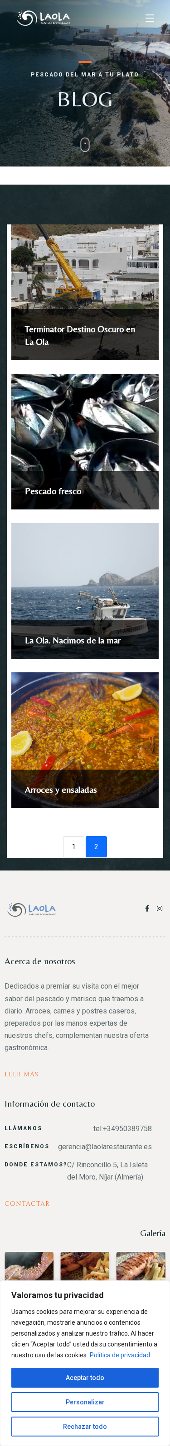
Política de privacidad (120, 1355)
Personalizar (85, 1402)
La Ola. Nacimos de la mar (73, 640)
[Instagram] (160, 908)
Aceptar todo (85, 1377)
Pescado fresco (53, 490)
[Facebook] (148, 908)
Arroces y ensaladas (61, 789)
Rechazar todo (85, 1426)
